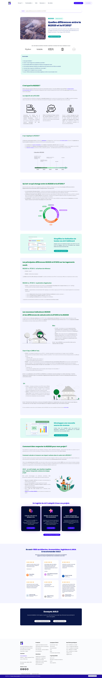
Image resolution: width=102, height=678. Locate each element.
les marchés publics (64, 140)
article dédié (66, 407)
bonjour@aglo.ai (23, 655)
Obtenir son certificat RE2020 (31, 491)
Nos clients (50, 3)
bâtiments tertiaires (30, 147)
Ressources (42, 3)
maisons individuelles (37, 144)
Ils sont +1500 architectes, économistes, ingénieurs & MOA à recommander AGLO (40, 72)
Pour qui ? (20, 3)
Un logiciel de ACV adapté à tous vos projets (32, 70)
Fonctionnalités (28, 3)
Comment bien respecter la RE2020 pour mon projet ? (34, 68)
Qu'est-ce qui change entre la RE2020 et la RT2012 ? (34, 62)
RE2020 (23, 11)
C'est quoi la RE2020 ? (27, 61)
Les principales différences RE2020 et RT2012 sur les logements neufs (37, 64)
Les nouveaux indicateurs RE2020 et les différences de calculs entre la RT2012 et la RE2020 (42, 66)
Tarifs (36, 3)
